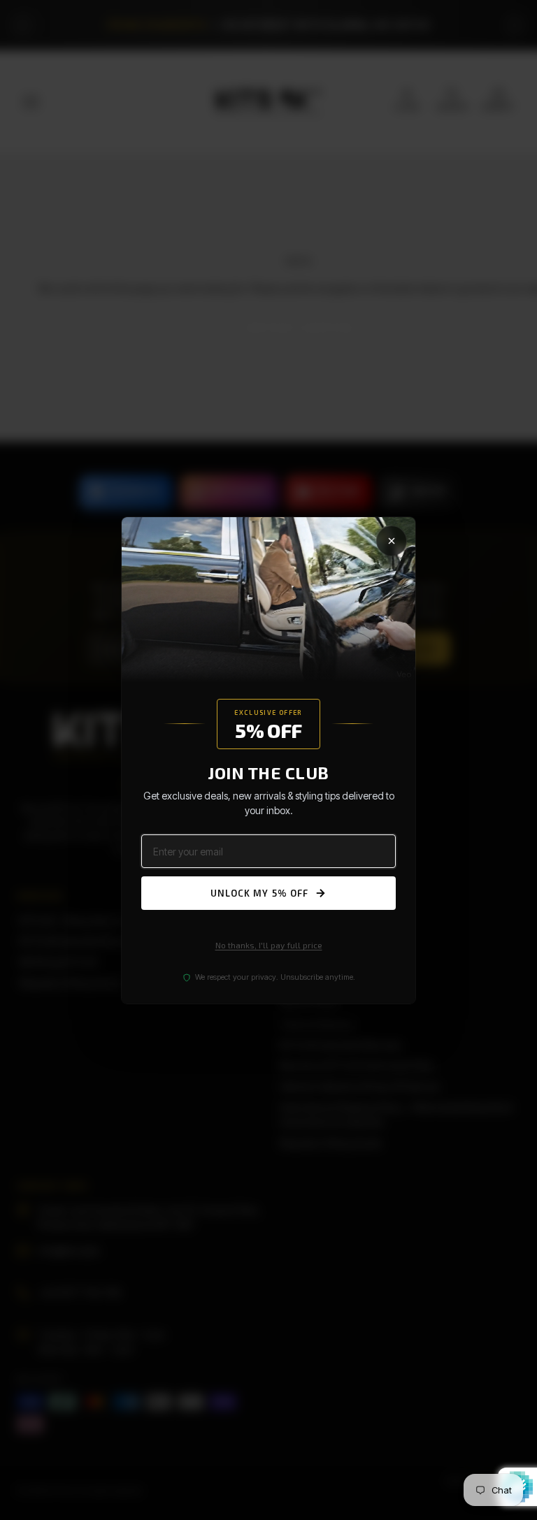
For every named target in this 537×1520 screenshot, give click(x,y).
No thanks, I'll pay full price (268, 945)
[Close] (391, 540)
